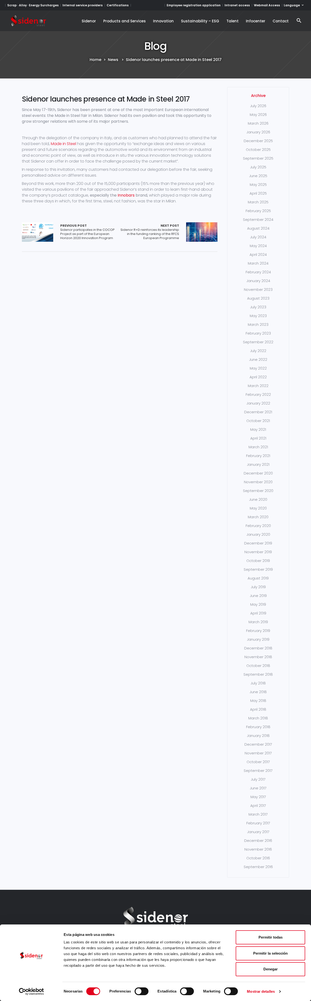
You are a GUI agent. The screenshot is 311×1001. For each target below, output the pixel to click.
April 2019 (258, 613)
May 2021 (258, 429)
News (113, 60)
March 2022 (258, 385)
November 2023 (258, 289)
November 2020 (258, 481)
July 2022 (258, 350)
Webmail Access (267, 5)
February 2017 (258, 823)
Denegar (270, 969)
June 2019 (258, 595)
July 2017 (258, 779)
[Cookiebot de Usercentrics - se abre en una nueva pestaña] (31, 991)
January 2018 (258, 735)
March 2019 (258, 621)
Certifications (118, 5)
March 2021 (258, 446)
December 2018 (258, 648)
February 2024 (258, 272)
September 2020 (258, 490)
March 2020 (258, 516)
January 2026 (258, 132)
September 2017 (258, 770)
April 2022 (258, 377)
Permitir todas (271, 937)
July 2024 (258, 237)
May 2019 (258, 604)
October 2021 (258, 420)
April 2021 (258, 438)
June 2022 (258, 359)
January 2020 (258, 534)
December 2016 (258, 840)
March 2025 (258, 202)
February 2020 (258, 525)
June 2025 (258, 175)
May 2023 (258, 315)
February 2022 (258, 394)
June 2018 (258, 691)
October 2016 (258, 858)
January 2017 (258, 831)
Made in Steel (63, 144)
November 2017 (258, 753)
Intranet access (237, 5)
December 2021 (258, 411)
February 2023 (258, 333)
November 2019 (258, 551)
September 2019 (258, 569)
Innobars (126, 195)
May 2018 (258, 700)
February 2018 (258, 726)
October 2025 (258, 149)
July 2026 (258, 105)
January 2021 (258, 464)
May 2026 (258, 114)
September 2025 (258, 158)
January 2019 (258, 639)
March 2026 (258, 123)
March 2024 (258, 263)
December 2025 (258, 140)
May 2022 (258, 368)
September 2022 (258, 342)
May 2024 (258, 245)
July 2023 (258, 307)
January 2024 (258, 280)
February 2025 (258, 210)
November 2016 (258, 849)
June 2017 (258, 788)
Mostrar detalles (261, 991)
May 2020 (258, 508)
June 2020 (258, 499)
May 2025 (258, 184)
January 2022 (258, 403)
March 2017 (258, 814)
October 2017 (258, 761)
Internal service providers (82, 5)
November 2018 (258, 656)
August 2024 (258, 228)
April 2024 (258, 254)
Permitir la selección (270, 953)
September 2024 (258, 219)
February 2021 (258, 455)
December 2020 (258, 473)
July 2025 (258, 167)
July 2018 (258, 683)
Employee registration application (194, 5)
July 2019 (258, 586)
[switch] (141, 991)
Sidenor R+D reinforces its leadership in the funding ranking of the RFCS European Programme (150, 232)
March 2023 (258, 324)
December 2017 (258, 744)
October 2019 (258, 560)
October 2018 (258, 665)
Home (95, 60)
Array (37, 232)
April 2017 (258, 805)
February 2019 (258, 630)
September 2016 (258, 866)
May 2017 (258, 796)
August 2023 (258, 298)
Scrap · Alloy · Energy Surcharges (33, 5)
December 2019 (258, 543)
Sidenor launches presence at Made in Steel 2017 (106, 99)
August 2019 (258, 578)
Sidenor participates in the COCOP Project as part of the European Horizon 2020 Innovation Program (87, 232)
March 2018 (258, 718)
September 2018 (258, 674)
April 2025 (258, 193)
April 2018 (258, 709)
